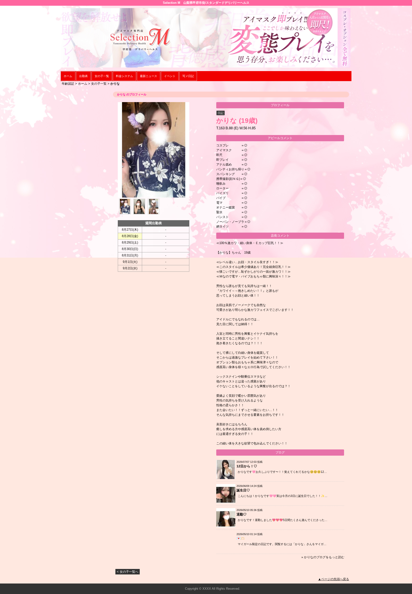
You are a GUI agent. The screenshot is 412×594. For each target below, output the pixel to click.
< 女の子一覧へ (127, 571)
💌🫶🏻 (241, 538)
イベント (169, 76)
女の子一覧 (102, 76)
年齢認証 (68, 83)
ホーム (68, 76)
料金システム (124, 76)
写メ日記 (188, 76)
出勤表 (83, 76)
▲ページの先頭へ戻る (333, 579)
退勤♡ (242, 514)
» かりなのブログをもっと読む (322, 557)
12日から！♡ (247, 466)
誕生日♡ (243, 490)
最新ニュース (148, 76)
